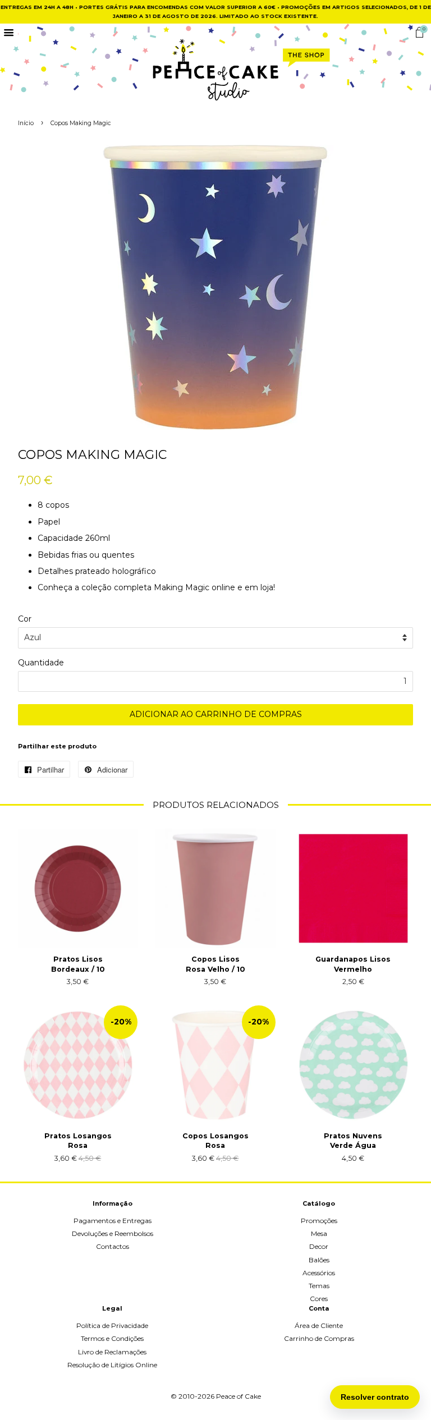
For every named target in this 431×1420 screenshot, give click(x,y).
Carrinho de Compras (319, 1338)
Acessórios (318, 1273)
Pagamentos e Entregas (113, 1220)
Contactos (112, 1246)
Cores (319, 1298)
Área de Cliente (319, 1325)
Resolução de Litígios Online (112, 1365)
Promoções (319, 1220)
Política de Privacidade (112, 1325)
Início (26, 123)
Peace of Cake (238, 1396)
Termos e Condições (112, 1338)
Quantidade (41, 663)
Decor (318, 1246)
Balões (319, 1260)
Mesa (319, 1233)
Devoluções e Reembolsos (112, 1233)
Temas (319, 1285)
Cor (24, 619)
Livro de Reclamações (112, 1352)
